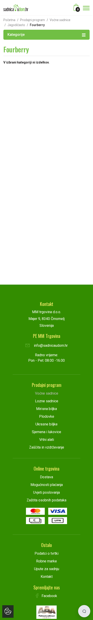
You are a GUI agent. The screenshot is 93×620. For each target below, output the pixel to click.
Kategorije (16, 34)
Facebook (49, 596)
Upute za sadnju (46, 569)
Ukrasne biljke (46, 424)
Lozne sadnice (46, 401)
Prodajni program (32, 20)
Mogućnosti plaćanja (46, 485)
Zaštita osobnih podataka (46, 500)
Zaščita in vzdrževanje (46, 447)
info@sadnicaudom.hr (50, 345)
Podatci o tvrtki (46, 553)
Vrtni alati (46, 439)
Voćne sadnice (60, 20)
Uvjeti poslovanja (46, 492)
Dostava (46, 477)
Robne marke (46, 561)
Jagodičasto (16, 25)
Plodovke (46, 416)
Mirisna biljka (46, 409)
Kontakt (47, 576)
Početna (9, 20)
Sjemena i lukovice (46, 432)
